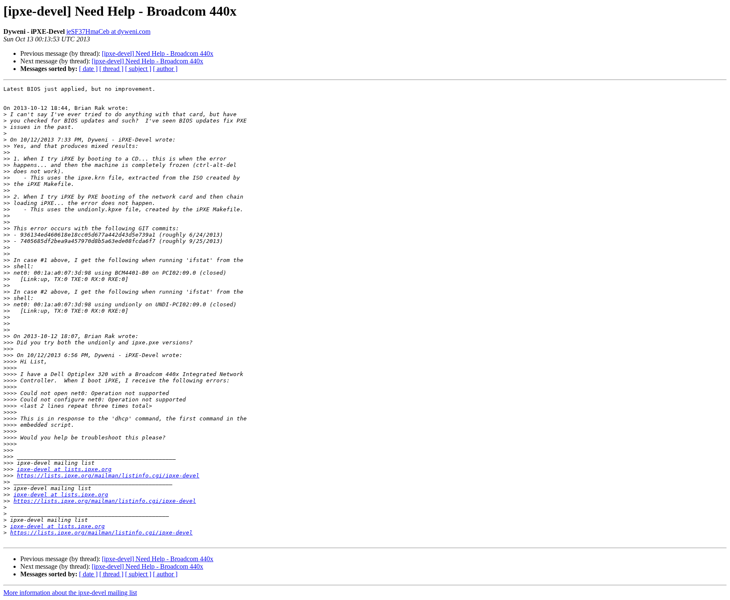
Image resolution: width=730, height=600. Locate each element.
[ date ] (88, 68)
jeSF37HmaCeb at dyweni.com (108, 31)
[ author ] (165, 68)
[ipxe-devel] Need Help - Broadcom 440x (157, 53)
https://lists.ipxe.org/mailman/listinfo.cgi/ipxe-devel (108, 475)
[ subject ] (138, 68)
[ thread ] (111, 68)
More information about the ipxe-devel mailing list (70, 592)
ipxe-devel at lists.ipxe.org (64, 469)
